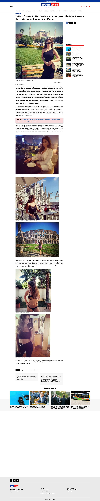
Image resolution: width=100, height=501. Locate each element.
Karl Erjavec (37, 370)
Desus (26, 370)
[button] (12, 6)
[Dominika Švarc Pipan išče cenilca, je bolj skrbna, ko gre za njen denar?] (68, 75)
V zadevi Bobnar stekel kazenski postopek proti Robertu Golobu (77, 54)
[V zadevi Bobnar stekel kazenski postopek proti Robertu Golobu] (68, 54)
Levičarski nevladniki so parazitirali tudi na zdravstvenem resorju (76, 70)
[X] (87, 6)
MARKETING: (42, 493)
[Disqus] (50, 427)
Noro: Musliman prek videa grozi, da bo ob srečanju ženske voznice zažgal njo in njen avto (27, 378)
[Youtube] (89, 6)
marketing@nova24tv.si (49, 493)
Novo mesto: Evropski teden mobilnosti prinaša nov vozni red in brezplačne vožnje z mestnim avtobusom (78, 65)
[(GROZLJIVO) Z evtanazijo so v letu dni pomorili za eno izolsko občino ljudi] (68, 49)
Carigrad (22, 370)
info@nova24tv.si (45, 489)
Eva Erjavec (31, 370)
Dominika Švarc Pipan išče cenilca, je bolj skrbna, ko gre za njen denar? (78, 75)
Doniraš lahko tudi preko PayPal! (50, 1)
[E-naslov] (72, 23)
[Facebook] (81, 6)
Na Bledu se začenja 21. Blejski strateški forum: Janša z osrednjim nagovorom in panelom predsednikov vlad (77, 59)
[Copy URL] (75, 23)
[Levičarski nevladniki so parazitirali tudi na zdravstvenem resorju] (68, 70)
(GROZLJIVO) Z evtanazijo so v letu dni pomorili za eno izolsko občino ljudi (77, 49)
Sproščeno (18, 13)
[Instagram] (84, 6)
